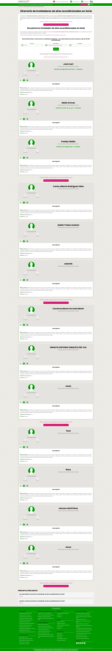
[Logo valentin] (31, 265)
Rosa (68, 469)
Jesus (68, 547)
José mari (68, 64)
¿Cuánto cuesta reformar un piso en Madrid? (83, 613)
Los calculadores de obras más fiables (63, 613)
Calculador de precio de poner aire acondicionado (26, 623)
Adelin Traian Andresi (68, 225)
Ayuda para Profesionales (61, 623)
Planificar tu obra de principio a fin (43, 624)
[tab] (20, 80)
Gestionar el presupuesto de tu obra (43, 632)
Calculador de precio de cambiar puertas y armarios (27, 628)
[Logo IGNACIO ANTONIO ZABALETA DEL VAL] (31, 348)
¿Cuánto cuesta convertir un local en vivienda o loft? (84, 629)
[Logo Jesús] (31, 387)
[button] (91, 1)
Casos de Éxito (59, 616)
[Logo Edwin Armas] (31, 104)
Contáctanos (59, 628)
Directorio (85, 1)
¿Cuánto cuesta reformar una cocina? (81, 636)
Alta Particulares (59, 633)
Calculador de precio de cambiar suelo (25, 626)
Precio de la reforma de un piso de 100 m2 (82, 623)
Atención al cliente (60, 626)
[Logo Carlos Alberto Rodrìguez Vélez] (31, 187)
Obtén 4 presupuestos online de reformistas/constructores (56, 24)
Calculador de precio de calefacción (24, 621)
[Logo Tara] (31, 432)
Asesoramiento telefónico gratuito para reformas (45, 627)
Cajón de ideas (75, 1)
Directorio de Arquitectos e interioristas (57, 35)
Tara (68, 430)
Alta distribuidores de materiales (62, 638)
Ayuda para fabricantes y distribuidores (63, 625)
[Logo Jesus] (31, 548)
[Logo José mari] (31, 65)
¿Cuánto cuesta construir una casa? (81, 619)
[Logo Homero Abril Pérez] (31, 509)
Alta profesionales (84, 4)
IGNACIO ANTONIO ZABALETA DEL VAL (68, 347)
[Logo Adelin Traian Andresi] (31, 226)
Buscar (56, 49)
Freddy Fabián (68, 141)
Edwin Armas (68, 102)
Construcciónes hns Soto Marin (68, 308)
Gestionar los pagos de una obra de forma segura (45, 634)
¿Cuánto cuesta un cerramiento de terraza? (82, 638)
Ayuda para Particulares (60, 621)
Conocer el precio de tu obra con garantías (44, 626)
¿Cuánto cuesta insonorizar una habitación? (82, 631)
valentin (68, 263)
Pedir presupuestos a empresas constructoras (26, 640)
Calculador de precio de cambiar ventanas (25, 625)
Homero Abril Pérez (68, 508)
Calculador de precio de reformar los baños (25, 618)
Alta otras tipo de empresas (61, 640)
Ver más (21, 596)
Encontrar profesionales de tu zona (43, 629)
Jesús (68, 386)
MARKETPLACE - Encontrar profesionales (44, 613)
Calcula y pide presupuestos (61, 1)
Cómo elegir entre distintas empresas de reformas (84, 628)
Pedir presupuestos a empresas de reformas (26, 638)
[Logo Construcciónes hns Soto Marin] (31, 309)
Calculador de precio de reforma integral (25, 613)
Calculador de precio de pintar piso (24, 630)
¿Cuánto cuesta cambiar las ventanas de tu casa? (83, 633)
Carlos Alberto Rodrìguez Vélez (68, 186)
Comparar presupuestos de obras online (44, 631)
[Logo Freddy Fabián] (31, 142)
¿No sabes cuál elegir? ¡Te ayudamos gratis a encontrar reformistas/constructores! (56, 21)
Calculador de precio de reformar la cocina (25, 616)
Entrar (91, 4)
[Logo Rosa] (31, 470)
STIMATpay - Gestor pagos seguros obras (44, 616)
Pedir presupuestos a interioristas (24, 643)
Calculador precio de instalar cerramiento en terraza (27, 631)
